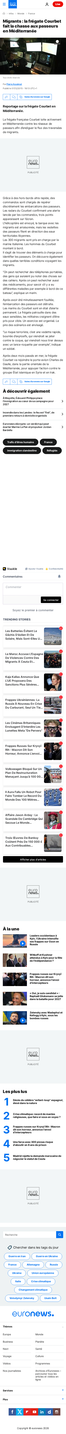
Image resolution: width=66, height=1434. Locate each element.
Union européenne (43, 1272)
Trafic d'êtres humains (20, 442)
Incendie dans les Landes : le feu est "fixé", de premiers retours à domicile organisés (28, 414)
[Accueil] (4, 13)
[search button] (59, 1234)
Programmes (42, 1363)
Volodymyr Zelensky (22, 1298)
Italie (18, 1281)
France (31, 14)
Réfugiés (52, 450)
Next (5, 1348)
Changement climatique (33, 1289)
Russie (54, 1264)
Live (57, 4)
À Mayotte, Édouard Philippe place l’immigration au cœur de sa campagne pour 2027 (28, 401)
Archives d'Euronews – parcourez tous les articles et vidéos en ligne (48, 1375)
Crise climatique (41, 1281)
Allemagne (33, 1264)
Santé (38, 1348)
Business (8, 1341)
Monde (20, 14)
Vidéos (7, 1363)
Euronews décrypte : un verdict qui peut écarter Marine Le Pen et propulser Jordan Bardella (27, 427)
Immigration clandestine (22, 450)
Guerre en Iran (17, 1256)
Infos (11, 14)
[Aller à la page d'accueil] (12, 4)
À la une (11, 928)
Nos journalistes (12, 1370)
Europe (7, 1334)
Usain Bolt (50, 1298)
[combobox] (33, 1234)
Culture (39, 1356)
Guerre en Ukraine (47, 1256)
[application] (33, 56)
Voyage (7, 1356)
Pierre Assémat (14, 84)
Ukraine (16, 1272)
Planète (39, 1341)
